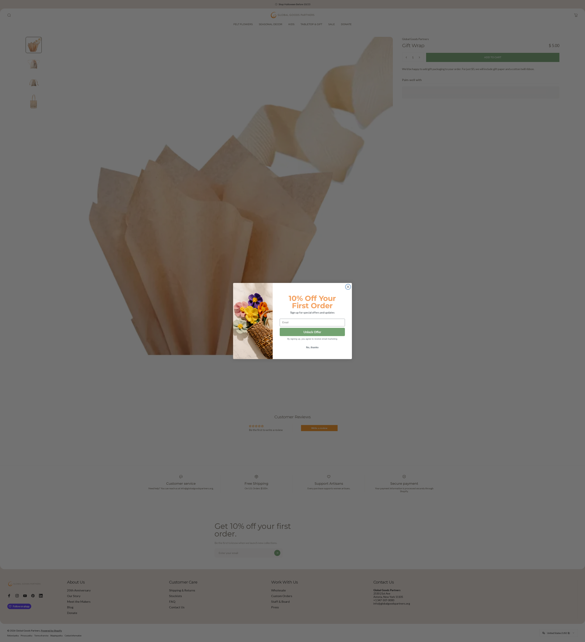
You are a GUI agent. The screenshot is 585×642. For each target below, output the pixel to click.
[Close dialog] (348, 286)
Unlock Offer (312, 332)
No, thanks (312, 347)
